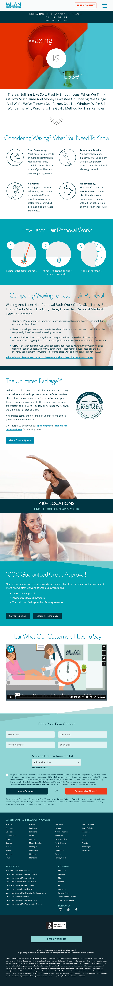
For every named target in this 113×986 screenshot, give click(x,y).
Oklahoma (59, 850)
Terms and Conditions (67, 896)
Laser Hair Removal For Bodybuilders (21, 881)
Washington (87, 846)
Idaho (8, 846)
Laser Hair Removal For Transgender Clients (23, 904)
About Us (62, 870)
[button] (104, 5)
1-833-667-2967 (16, 784)
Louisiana (33, 832)
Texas (84, 835)
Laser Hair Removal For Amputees (20, 878)
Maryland (33, 839)
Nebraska (59, 824)
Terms (74, 799)
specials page (44, 425)
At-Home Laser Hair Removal (17, 870)
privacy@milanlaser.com (39, 784)
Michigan (33, 846)
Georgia (9, 843)
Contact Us (62, 889)
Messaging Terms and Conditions (79, 968)
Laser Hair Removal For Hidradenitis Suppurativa (26, 893)
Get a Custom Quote (20, 440)
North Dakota (60, 843)
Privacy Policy (59, 782)
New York (59, 835)
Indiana (9, 854)
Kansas (32, 824)
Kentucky (33, 828)
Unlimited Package (26, 602)
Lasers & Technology (47, 615)
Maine (31, 835)
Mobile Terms (44, 782)
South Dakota (87, 828)
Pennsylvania (60, 858)
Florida (8, 839)
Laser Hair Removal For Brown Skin (20, 885)
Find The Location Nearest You (55, 509)
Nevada (58, 828)
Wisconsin (86, 850)
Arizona (9, 824)
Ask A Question (26, 791)
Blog (60, 878)
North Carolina (61, 839)
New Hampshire (61, 832)
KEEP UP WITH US (56, 939)
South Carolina (88, 824)
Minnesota (33, 850)
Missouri (32, 854)
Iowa (8, 858)
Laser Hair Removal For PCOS (18, 896)
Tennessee (86, 832)
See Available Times (86, 791)
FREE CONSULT (85, 5)
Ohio (57, 846)
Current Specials (17, 615)
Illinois (8, 850)
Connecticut (11, 835)
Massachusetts (35, 843)
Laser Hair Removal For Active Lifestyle (21, 874)
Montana (33, 858)
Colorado (9, 832)
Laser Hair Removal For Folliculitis (19, 889)
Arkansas (9, 828)
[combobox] (56, 762)
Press (60, 885)
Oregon (58, 854)
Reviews (61, 874)
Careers (61, 881)
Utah (84, 839)
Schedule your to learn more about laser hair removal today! (49, 357)
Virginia (85, 843)
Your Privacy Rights (66, 900)
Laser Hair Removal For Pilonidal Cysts (21, 900)
